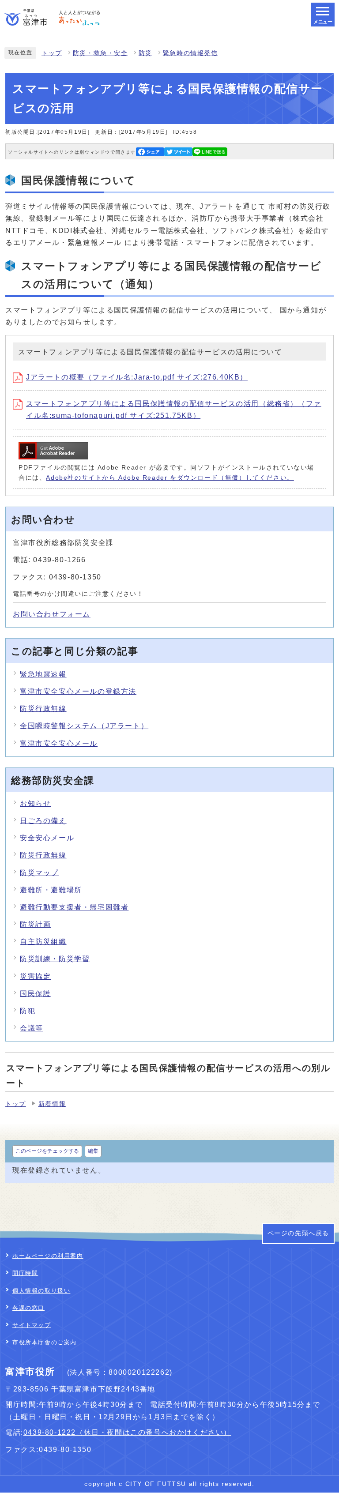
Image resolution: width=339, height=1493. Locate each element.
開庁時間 (25, 1273)
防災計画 (35, 924)
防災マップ (39, 872)
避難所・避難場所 (51, 890)
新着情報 (52, 1104)
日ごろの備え (43, 820)
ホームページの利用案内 (47, 1255)
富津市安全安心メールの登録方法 (78, 691)
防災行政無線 (43, 708)
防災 (145, 53)
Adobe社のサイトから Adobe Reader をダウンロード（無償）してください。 (170, 477)
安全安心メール (47, 838)
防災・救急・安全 (100, 53)
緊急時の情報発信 (190, 53)
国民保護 (35, 993)
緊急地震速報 (43, 674)
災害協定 (35, 976)
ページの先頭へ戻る (298, 1233)
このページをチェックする (47, 1151)
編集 (93, 1151)
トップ (51, 53)
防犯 (27, 1011)
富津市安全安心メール (59, 743)
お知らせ (35, 803)
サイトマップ (31, 1325)
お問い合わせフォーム (51, 614)
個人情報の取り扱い (41, 1290)
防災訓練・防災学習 (55, 959)
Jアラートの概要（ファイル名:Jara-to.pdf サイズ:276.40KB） (137, 377)
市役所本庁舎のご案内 (44, 1342)
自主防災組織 (43, 941)
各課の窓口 (28, 1308)
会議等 (31, 1028)
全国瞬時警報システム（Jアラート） (84, 726)
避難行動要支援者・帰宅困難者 (74, 907)
